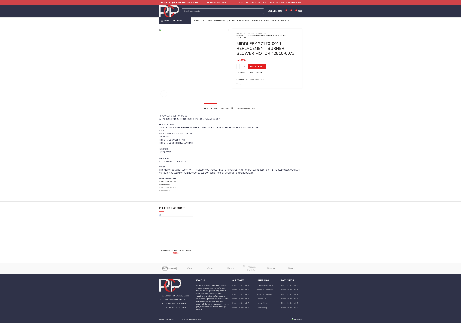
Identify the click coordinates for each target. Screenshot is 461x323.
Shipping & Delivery (247, 108)
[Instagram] (232, 2)
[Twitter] (229, 2)
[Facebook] (244, 84)
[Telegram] (255, 84)
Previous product (292, 35)
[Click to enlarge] (164, 94)
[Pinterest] (249, 84)
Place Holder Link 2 (240, 289)
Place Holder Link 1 (240, 285)
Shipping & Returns (265, 285)
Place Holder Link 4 (240, 298)
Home (239, 33)
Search (261, 11)
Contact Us (261, 298)
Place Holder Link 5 (240, 303)
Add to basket (257, 66)
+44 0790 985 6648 (216, 2)
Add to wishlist (256, 73)
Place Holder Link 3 (240, 294)
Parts (244, 33)
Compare (241, 73)
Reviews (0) (227, 108)
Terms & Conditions (265, 289)
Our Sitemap (262, 307)
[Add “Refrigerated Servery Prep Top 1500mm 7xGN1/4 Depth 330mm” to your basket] (191, 223)
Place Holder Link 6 (240, 307)
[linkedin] (252, 84)
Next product (296, 35)
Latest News (262, 303)
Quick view (191, 228)
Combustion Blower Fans (257, 33)
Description (210, 108)
